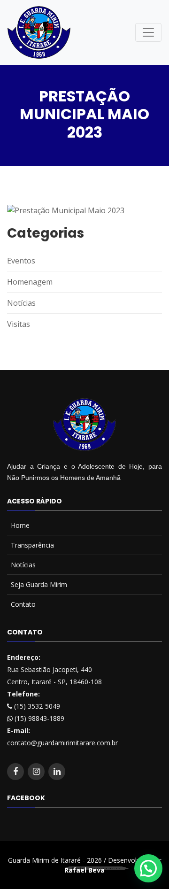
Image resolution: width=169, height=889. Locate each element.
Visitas (18, 324)
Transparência (32, 545)
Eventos (21, 260)
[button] (148, 868)
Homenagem (30, 282)
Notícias (21, 303)
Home (20, 525)
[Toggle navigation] (148, 32)
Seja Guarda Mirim (39, 584)
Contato (23, 604)
